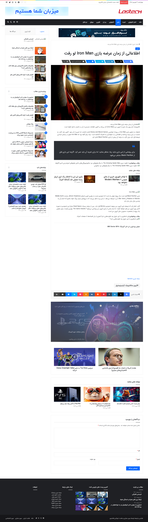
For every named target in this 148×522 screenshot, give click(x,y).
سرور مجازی (127, 518)
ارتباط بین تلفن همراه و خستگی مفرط (22, 48)
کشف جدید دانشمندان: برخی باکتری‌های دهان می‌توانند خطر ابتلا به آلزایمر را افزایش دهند (94, 2)
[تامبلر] (109, 294)
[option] (97, 322)
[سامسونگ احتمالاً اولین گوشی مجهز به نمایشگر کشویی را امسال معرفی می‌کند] (40, 153)
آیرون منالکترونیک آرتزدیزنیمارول (126, 285)
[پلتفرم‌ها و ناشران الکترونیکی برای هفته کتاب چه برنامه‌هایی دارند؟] (40, 68)
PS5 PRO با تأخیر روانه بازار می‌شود (70, 404)
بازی (118, 22)
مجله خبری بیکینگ (56, 493)
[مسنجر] (68, 294)
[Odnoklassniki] (86, 294)
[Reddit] (98, 294)
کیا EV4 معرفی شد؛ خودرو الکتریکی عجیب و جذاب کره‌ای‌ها (38, 186)
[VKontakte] (92, 294)
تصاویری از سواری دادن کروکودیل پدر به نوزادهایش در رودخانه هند (22, 58)
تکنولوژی (111, 22)
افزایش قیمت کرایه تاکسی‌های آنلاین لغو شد (21, 76)
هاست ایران (26, 518)
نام (138, 451)
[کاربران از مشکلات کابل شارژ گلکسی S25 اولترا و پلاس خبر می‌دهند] (103, 507)
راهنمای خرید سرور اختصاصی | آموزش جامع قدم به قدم (17, 207)
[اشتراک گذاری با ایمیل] (63, 294)
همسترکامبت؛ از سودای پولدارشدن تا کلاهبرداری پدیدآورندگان (100, 405)
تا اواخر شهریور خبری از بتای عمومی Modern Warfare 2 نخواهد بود (115, 179)
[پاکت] (80, 294)
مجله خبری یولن (56, 497)
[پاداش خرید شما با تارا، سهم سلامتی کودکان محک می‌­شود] (81, 507)
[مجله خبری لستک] (130, 12)
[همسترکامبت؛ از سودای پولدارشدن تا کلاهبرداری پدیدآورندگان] (97, 394)
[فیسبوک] (127, 294)
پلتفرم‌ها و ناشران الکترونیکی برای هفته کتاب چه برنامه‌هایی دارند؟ (20, 67)
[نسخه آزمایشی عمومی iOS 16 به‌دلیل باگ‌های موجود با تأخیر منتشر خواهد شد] (40, 144)
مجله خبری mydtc (56, 503)
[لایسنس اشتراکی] (40, 42)
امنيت (124, 22)
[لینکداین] (115, 294)
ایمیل (138, 459)
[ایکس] (121, 294)
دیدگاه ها (13, 31)
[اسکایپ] (74, 294)
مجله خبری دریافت (56, 507)
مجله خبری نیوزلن (56, 499)
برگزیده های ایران (56, 495)
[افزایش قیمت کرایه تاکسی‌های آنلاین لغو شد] (40, 77)
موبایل (92, 22)
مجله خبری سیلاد (56, 505)
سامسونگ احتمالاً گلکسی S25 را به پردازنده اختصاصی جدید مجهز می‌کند (21, 134)
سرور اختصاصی (10, 518)
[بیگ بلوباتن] (40, 127)
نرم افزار (85, 22)
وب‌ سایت (92, 459)
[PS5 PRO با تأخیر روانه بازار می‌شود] (67, 394)
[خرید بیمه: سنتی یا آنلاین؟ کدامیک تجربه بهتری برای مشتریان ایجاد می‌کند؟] (103, 494)
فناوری (98, 22)
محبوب (42, 31)
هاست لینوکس (118, 518)
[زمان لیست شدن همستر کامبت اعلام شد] (126, 394)
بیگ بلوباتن (30, 124)
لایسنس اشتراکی (28, 39)
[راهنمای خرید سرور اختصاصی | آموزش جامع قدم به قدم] (17, 199)
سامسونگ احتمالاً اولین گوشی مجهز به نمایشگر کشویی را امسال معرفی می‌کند (22, 152)
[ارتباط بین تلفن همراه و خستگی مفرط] (40, 50)
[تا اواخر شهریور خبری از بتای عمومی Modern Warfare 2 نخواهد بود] (134, 178)
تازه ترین (28, 31)
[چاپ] (57, 294)
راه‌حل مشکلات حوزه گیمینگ (121, 321)
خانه (140, 22)
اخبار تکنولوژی (132, 22)
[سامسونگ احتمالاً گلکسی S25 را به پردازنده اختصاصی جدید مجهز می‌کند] (40, 135)
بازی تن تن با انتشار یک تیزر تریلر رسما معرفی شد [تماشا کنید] (68, 178)
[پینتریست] (104, 294)
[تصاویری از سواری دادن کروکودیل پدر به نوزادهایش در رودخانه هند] (40, 59)
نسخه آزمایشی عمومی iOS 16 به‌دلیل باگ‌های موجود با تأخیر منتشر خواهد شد (21, 143)
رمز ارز (104, 22)
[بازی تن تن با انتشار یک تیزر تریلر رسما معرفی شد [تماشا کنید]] (89, 179)
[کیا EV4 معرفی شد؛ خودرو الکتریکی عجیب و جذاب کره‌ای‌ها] (37, 177)
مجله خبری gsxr (56, 501)
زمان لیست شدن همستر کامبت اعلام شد (128, 404)
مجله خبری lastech (134, 279)
